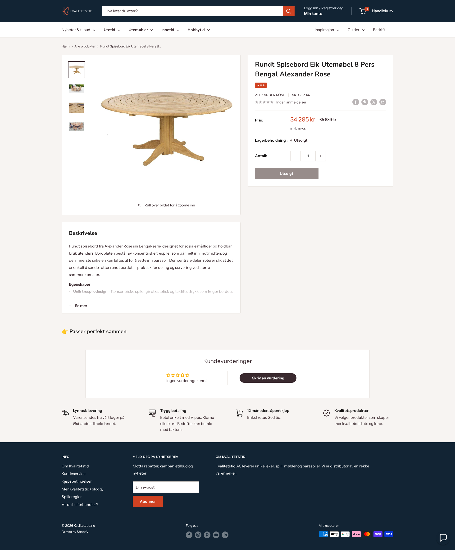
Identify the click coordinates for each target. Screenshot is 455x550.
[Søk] (289, 11)
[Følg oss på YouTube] (216, 534)
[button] (443, 538)
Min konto (313, 13)
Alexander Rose (270, 95)
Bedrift (379, 29)
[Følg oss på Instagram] (198, 534)
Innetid (167, 29)
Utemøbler (138, 29)
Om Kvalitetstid (75, 466)
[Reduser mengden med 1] (295, 156)
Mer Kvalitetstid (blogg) (83, 489)
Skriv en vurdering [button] (268, 378)
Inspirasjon (324, 29)
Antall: (261, 155)
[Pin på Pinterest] (364, 101)
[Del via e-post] (382, 101)
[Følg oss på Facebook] (189, 534)
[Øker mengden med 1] (321, 156)
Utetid (109, 29)
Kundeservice (74, 473)
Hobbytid (196, 29)
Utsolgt (286, 173)
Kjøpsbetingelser (77, 481)
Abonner (148, 501)
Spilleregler (72, 496)
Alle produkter (85, 46)
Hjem (66, 46)
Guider (353, 29)
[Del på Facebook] (355, 101)
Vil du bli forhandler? (80, 504)
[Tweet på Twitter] (373, 101)
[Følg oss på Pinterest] (207, 534)
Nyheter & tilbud (76, 29)
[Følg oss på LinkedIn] (225, 534)
